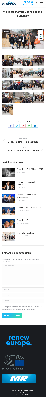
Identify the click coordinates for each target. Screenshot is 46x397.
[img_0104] (18, 60)
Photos (6, 31)
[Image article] (8, 172)
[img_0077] (28, 60)
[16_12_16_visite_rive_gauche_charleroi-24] (7, 109)
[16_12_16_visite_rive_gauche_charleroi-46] (7, 73)
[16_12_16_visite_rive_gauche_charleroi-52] (38, 97)
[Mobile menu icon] (41, 3)
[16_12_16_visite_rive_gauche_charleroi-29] (38, 60)
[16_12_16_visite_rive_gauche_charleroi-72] (28, 97)
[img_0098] (28, 73)
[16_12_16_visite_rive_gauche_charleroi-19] (7, 60)
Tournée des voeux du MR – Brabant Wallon (28, 196)
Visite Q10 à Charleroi (25, 233)
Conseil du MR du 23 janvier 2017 (30, 169)
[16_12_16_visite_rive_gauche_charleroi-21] (7, 97)
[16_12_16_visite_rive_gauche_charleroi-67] (7, 85)
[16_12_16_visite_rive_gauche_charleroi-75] (38, 73)
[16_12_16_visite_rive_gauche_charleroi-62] (18, 85)
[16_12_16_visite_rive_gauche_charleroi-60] (28, 85)
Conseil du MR (22, 220)
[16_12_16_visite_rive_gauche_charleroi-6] (18, 73)
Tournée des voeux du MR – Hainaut (28, 183)
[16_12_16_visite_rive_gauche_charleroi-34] (38, 85)
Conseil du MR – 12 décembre (29, 207)
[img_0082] (18, 97)
